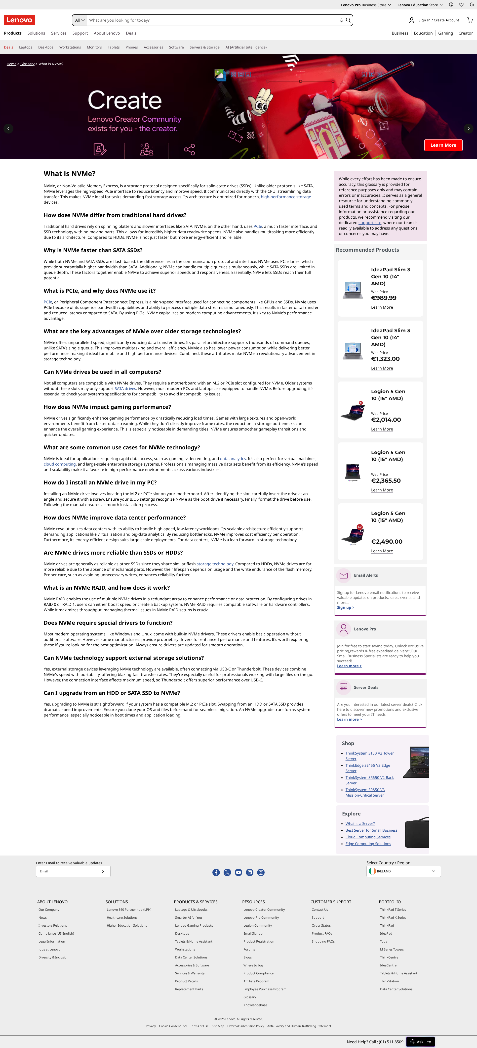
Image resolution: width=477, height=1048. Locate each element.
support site (369, 222)
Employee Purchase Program (264, 989)
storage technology (215, 564)
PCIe (258, 226)
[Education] (434, 32)
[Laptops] (34, 47)
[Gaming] (454, 32)
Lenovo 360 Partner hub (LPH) (129, 909)
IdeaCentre (388, 965)
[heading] (394, 276)
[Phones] (139, 47)
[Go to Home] (19, 20)
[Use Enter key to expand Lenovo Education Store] (441, 4)
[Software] (185, 47)
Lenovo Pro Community (261, 917)
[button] (451, 4)
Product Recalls (186, 981)
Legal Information (52, 941)
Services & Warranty (190, 973)
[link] (472, 5)
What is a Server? (360, 823)
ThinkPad (387, 925)
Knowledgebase (255, 1005)
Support (318, 917)
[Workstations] (82, 47)
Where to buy (253, 965)
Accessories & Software (192, 965)
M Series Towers (392, 949)
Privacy (151, 1026)
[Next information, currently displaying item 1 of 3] (469, 129)
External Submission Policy (245, 1026)
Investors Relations (53, 925)
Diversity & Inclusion (54, 957)
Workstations (185, 949)
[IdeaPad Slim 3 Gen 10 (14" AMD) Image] (352, 290)
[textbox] (404, 871)
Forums (249, 949)
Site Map (218, 1026)
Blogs (247, 957)
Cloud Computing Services (368, 836)
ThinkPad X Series (393, 917)
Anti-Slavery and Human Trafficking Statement (299, 1026)
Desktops (182, 933)
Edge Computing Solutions (368, 843)
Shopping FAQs (323, 941)
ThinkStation (389, 981)
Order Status (321, 925)
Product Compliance (258, 973)
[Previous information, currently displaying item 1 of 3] (8, 129)
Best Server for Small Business (372, 830)
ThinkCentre (389, 957)
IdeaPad (386, 933)
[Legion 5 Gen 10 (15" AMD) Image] (352, 412)
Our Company (49, 909)
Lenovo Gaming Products (194, 925)
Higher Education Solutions (127, 925)
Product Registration (258, 941)
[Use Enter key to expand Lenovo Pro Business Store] (389, 4)
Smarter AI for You (188, 917)
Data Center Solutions (191, 957)
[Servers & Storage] (221, 47)
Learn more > (349, 719)
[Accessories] (165, 47)
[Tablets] (121, 47)
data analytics (233, 458)
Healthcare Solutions (122, 917)
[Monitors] (103, 47)
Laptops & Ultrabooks (191, 909)
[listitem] (380, 288)
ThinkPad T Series (393, 909)
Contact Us (320, 909)
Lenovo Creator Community (264, 909)
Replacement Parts (189, 989)
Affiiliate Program (256, 981)
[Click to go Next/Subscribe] (103, 871)
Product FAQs (322, 933)
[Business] (409, 32)
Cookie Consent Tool (173, 1026)
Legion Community (257, 925)
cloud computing (60, 464)
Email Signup (253, 933)
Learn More (382, 307)
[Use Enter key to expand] (462, 20)
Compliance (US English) (56, 933)
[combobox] (79, 20)
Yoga (383, 941)
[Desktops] (55, 47)
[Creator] (474, 32)
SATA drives (125, 388)
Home (11, 63)
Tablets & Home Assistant (193, 941)
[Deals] (15, 47)
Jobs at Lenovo (50, 949)
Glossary (27, 63)
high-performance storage (286, 196)
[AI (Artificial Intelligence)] (268, 47)
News (43, 917)
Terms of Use (199, 1026)
